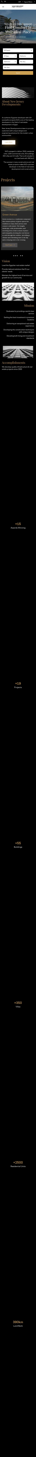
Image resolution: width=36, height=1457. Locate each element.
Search (18, 73)
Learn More (8, 142)
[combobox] (18, 50)
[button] (13, 255)
